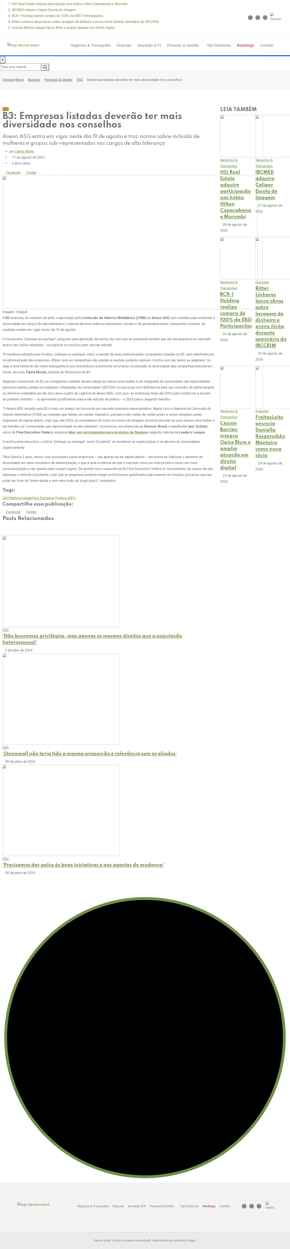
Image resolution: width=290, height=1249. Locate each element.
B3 (5, 498)
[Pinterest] (40, 173)
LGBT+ (71, 498)
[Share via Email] (67, 173)
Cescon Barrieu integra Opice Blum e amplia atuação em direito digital (63, 28)
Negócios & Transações (90, 45)
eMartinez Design (185, 1240)
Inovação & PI (149, 45)
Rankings (245, 45)
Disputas (124, 45)
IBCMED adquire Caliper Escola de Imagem (44, 10)
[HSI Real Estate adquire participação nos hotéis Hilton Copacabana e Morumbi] (241, 136)
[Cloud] (51, 173)
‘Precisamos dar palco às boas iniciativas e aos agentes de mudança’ (83, 865)
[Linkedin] (257, 17)
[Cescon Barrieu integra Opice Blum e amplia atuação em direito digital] (241, 387)
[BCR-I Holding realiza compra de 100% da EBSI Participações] (241, 258)
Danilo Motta (24, 151)
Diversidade (23, 498)
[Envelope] (265, 17)
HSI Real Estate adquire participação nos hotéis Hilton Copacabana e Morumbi (70, 4)
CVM (10, 498)
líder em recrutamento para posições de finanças (108, 432)
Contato (266, 45)
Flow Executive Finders (49, 498)
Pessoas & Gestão (183, 45)
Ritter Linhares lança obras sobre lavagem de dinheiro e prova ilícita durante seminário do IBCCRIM (85, 22)
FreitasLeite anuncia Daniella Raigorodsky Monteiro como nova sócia (270, 436)
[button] (184, 45)
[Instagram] (250, 17)
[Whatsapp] (46, 173)
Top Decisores (219, 45)
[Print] (62, 173)
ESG (6, 630)
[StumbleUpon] (57, 173)
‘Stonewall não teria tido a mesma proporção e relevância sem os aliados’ (90, 753)
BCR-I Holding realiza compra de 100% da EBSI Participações (57, 16)
